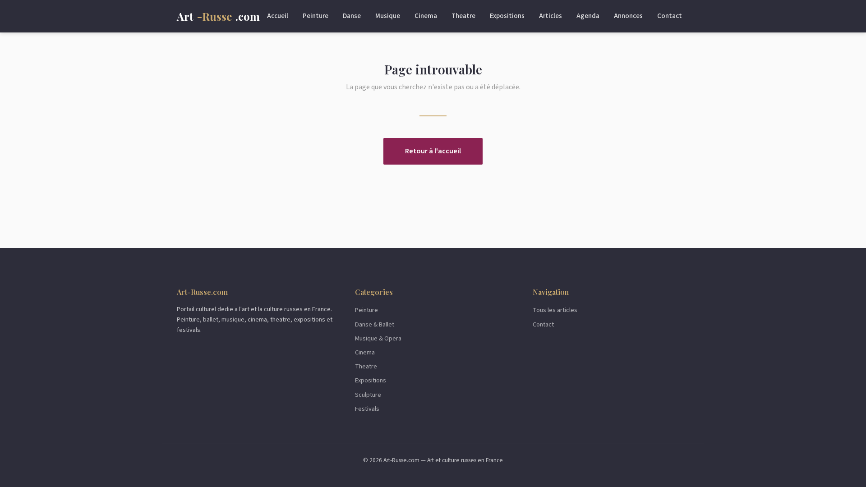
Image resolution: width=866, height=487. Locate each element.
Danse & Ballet (374, 324)
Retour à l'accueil (433, 151)
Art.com (218, 16)
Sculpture (368, 395)
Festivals (367, 408)
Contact (669, 16)
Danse (352, 16)
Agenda (587, 16)
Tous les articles (555, 310)
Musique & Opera (378, 338)
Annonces (628, 16)
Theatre (463, 16)
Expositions (507, 16)
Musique (387, 16)
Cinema (426, 16)
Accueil (277, 16)
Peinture (315, 16)
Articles (550, 16)
